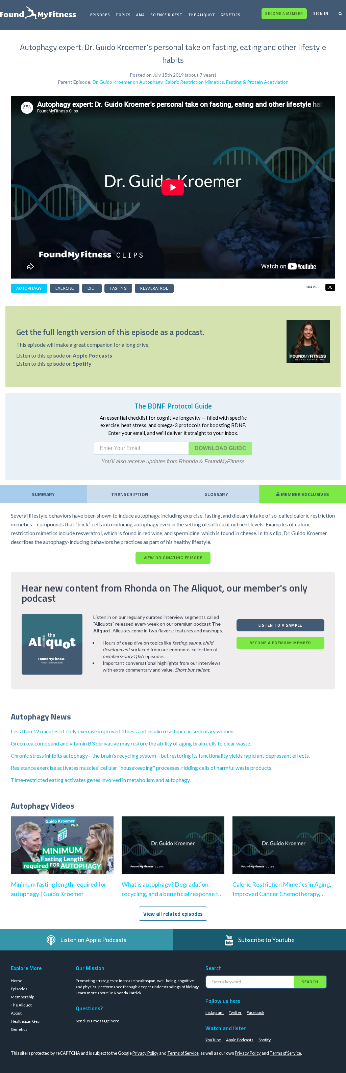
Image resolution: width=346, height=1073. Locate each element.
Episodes (100, 15)
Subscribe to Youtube (266, 939)
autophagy (29, 288)
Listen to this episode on (64, 355)
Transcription (130, 494)
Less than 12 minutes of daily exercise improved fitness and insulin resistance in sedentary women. (122, 731)
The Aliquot (201, 15)
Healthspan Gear (26, 1021)
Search (310, 981)
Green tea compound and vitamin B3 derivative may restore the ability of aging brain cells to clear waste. (131, 743)
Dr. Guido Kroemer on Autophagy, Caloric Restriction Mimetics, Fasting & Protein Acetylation (191, 82)
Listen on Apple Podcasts (93, 939)
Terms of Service (183, 1053)
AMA (140, 15)
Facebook (255, 1012)
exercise (64, 288)
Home (16, 980)
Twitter (235, 1012)
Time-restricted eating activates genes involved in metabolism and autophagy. (101, 780)
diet (92, 288)
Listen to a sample (280, 625)
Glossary (216, 494)
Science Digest (166, 15)
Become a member (284, 13)
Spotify (264, 1039)
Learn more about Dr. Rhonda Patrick (108, 992)
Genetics (231, 15)
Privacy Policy (145, 1053)
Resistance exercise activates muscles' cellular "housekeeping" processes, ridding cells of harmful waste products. (141, 767)
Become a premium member (280, 642)
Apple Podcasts (239, 1039)
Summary (43, 494)
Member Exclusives (304, 494)
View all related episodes (173, 914)
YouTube (213, 1039)
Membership (22, 996)
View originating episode (173, 557)
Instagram (214, 1012)
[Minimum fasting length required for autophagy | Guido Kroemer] (62, 852)
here (114, 1020)
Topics (123, 15)
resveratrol (154, 288)
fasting (118, 288)
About (16, 1013)
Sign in (320, 13)
